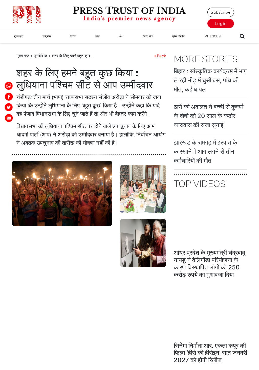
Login (221, 23)
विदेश (73, 36)
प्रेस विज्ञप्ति (178, 36)
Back (161, 55)
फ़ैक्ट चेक (148, 36)
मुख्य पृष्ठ (18, 36)
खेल (97, 36)
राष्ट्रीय (46, 36)
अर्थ (121, 36)
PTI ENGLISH (214, 36)
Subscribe (220, 12)
